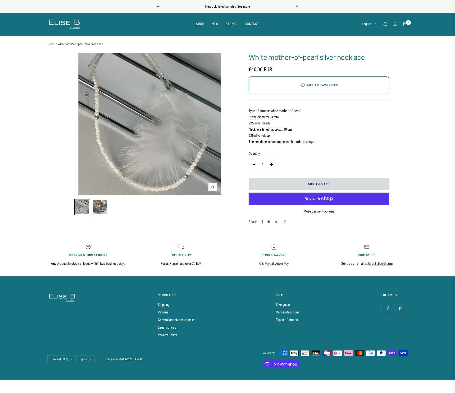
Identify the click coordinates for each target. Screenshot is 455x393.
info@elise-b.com (380, 263)
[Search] (385, 24)
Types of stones (287, 320)
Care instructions (288, 312)
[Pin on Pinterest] (269, 222)
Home (51, 44)
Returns (163, 312)
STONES (231, 24)
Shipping (163, 305)
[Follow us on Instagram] (401, 308)
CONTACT (252, 24)
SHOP (200, 24)
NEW (215, 24)
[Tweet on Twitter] (276, 222)
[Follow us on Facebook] (388, 308)
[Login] (395, 24)
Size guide (283, 305)
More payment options (319, 211)
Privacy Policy (167, 335)
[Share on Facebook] (262, 222)
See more (243, 6)
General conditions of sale (176, 320)
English (366, 24)
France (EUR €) (59, 359)
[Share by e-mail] (284, 221)
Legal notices (167, 327)
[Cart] (405, 24)
